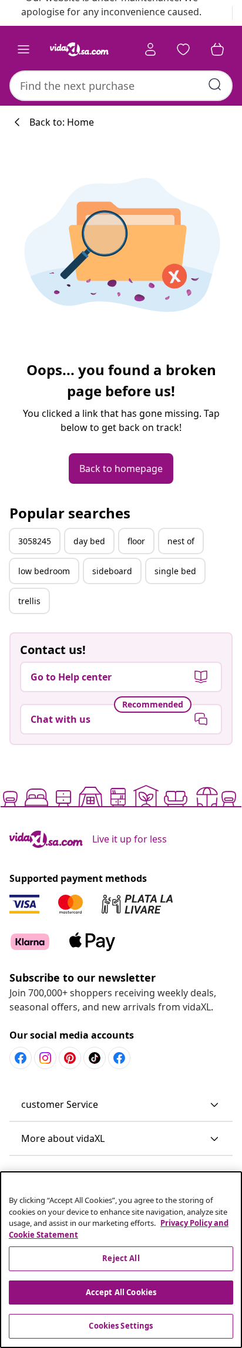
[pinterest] (70, 1058)
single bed (175, 571)
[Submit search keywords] (215, 84)
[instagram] (45, 1058)
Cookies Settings (121, 1325)
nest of (180, 541)
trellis (29, 600)
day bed (89, 541)
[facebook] (20, 1058)
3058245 (34, 541)
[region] (121, 1259)
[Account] (150, 49)
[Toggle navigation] (23, 49)
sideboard (112, 571)
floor (136, 541)
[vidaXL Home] (79, 49)
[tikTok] (94, 1058)
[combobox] (121, 85)
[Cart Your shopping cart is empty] (217, 49)
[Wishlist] (183, 49)
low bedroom (44, 571)
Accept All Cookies (121, 1292)
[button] (121, 1105)
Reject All (120, 1258)
